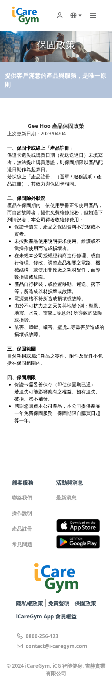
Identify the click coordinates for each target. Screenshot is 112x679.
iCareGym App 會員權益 (46, 616)
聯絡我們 (22, 497)
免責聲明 (59, 603)
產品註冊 (22, 528)
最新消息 (66, 497)
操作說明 (22, 513)
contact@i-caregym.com (56, 646)
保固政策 (85, 603)
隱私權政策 (29, 603)
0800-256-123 (42, 636)
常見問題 (22, 544)
